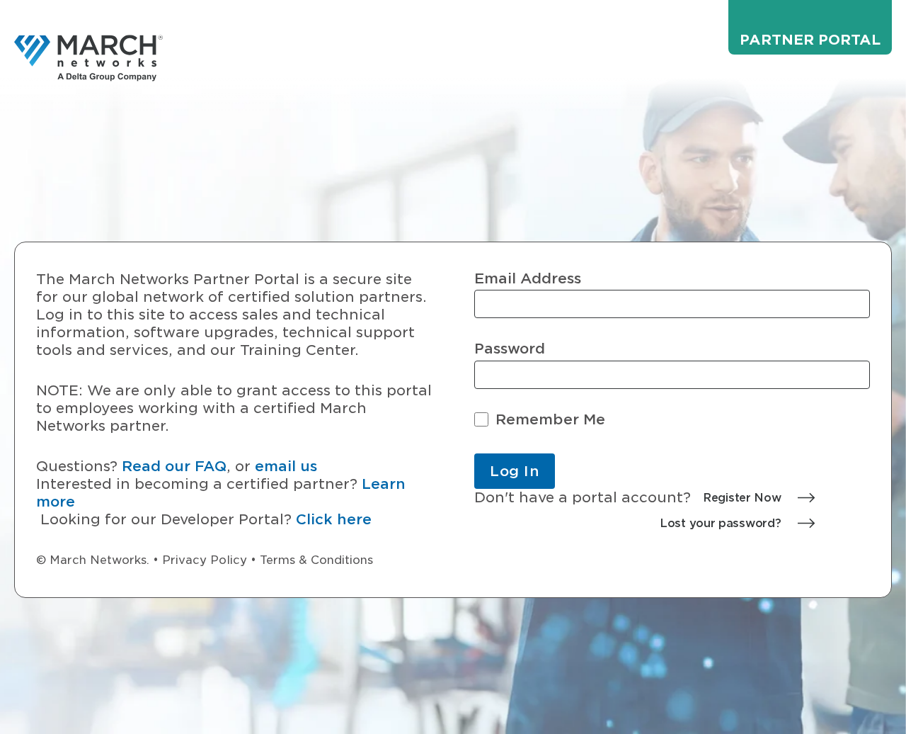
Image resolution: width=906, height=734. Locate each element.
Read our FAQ (174, 466)
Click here (334, 519)
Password (509, 349)
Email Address (527, 279)
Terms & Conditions (316, 560)
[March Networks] (88, 58)
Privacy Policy (204, 560)
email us (286, 466)
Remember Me (550, 420)
